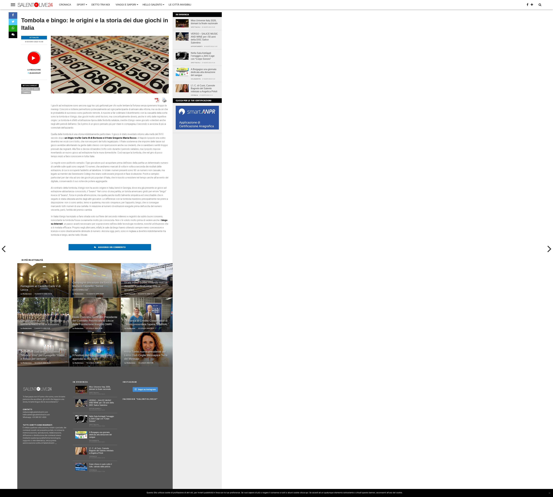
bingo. (36, 89)
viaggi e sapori (126, 4)
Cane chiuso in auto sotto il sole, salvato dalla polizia (100, 465)
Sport (81, 4)
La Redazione (34, 70)
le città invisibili (180, 4)
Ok (405, 492)
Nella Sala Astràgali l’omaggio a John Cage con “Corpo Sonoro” (203, 56)
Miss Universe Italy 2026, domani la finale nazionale (204, 22)
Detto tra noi (100, 4)
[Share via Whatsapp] (13, 28)
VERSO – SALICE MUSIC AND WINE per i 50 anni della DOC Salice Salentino (204, 38)
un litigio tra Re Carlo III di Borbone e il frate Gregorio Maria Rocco (101, 138)
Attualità (27, 89)
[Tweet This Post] (13, 22)
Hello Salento (152, 4)
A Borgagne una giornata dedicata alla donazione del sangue (203, 72)
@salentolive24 (35, 73)
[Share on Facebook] (13, 15)
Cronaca (65, 4)
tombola (26, 92)
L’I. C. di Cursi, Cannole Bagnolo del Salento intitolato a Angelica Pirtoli (204, 88)
